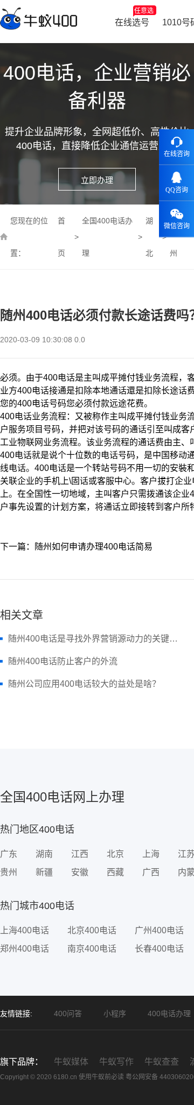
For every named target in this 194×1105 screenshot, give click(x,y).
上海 (151, 853)
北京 (115, 853)
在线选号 (134, 17)
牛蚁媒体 (71, 1061)
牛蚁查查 (161, 1061)
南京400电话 (91, 948)
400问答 (68, 1013)
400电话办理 (169, 1013)
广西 (151, 872)
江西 (79, 853)
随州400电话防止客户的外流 (62, 661)
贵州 (8, 872)
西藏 (115, 872)
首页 (61, 236)
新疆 (44, 872)
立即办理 (97, 180)
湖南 (44, 853)
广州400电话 (159, 930)
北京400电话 (91, 930)
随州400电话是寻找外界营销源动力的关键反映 (95, 638)
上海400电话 (24, 930)
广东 (8, 853)
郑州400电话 (24, 948)
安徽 (79, 872)
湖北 (149, 236)
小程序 (114, 1013)
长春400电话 (159, 948)
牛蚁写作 (116, 1061)
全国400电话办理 (107, 236)
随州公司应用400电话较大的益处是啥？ (84, 683)
